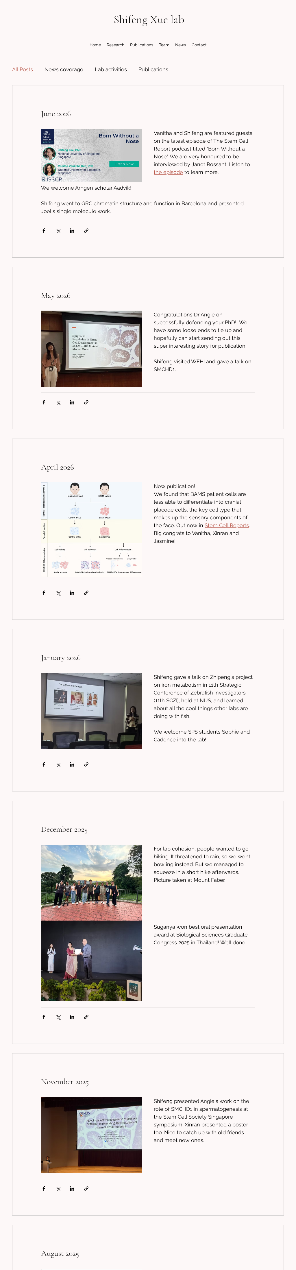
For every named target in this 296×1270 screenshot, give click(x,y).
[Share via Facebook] (44, 230)
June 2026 (56, 113)
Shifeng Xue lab (149, 19)
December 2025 (64, 829)
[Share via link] (86, 230)
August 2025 (60, 1253)
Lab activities (111, 69)
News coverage (64, 69)
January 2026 (61, 657)
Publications (153, 69)
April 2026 (57, 467)
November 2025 (65, 1081)
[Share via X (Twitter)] (58, 230)
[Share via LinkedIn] (72, 230)
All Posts (22, 69)
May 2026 (56, 295)
